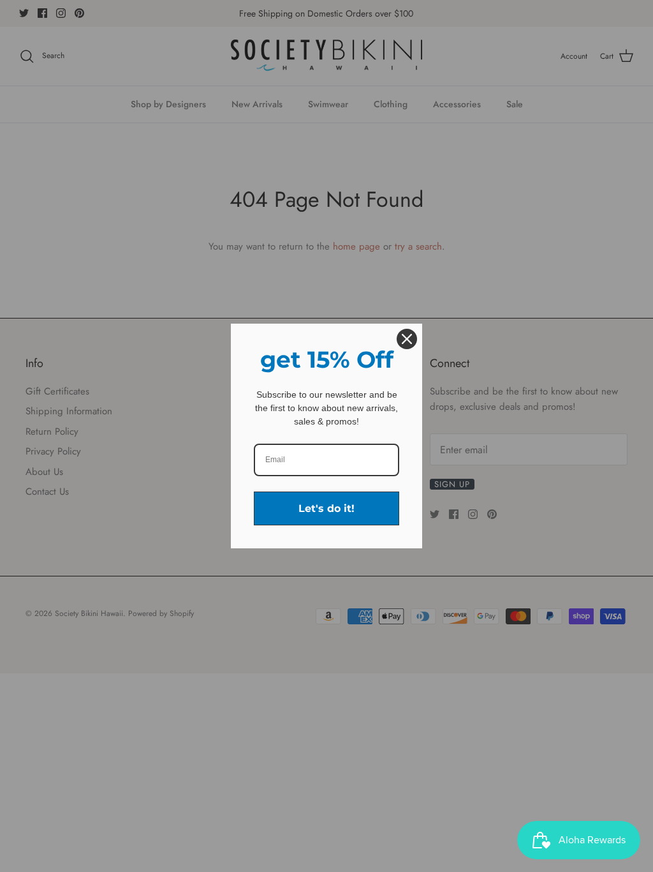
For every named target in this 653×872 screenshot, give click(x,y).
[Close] (407, 339)
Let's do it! (326, 508)
